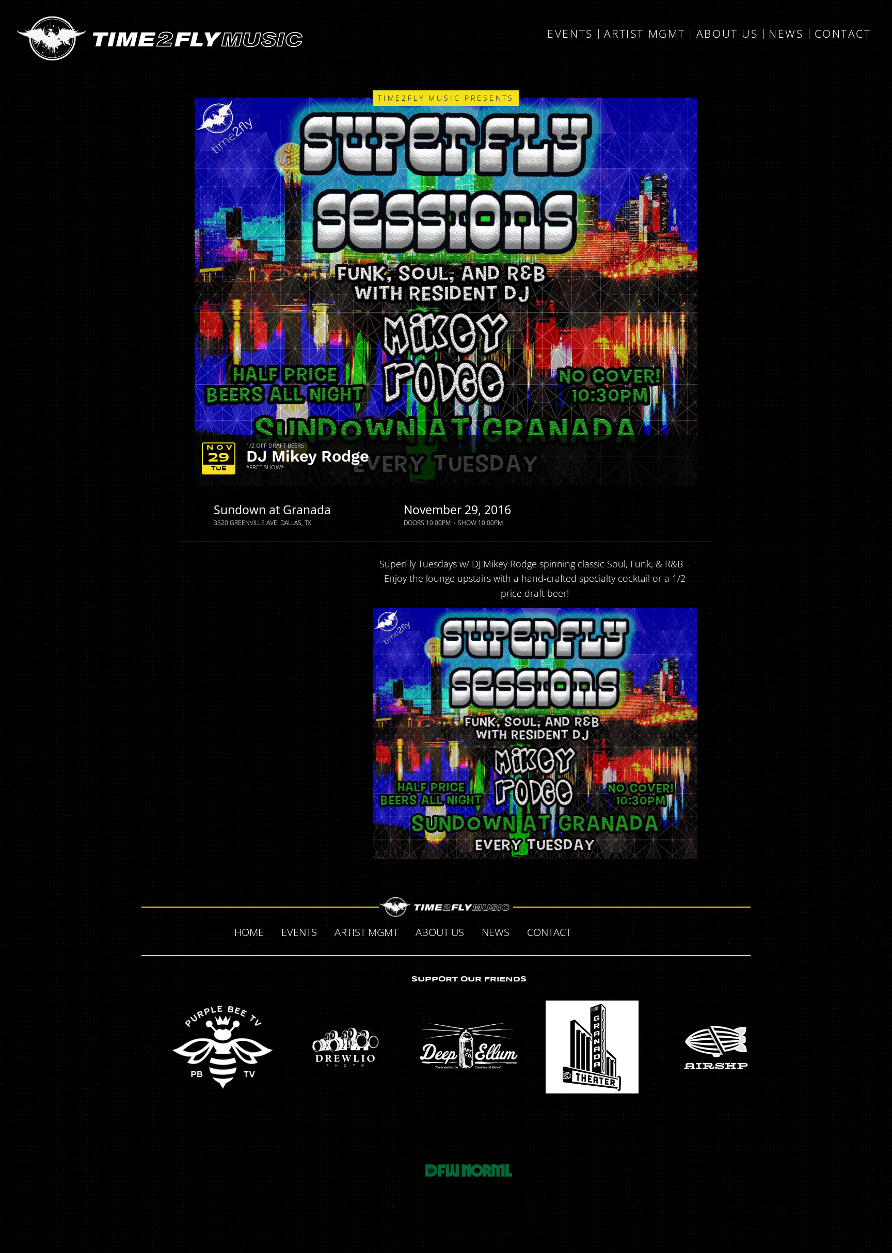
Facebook (590, 931)
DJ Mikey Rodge (307, 456)
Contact (843, 34)
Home (249, 932)
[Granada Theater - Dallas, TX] (592, 1047)
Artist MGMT (645, 34)
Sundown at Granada (272, 509)
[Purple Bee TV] (222, 1047)
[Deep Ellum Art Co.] (468, 1047)
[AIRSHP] (715, 1047)
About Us (727, 34)
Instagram (655, 931)
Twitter (612, 931)
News (786, 34)
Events (570, 34)
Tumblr (634, 931)
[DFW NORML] (468, 1170)
